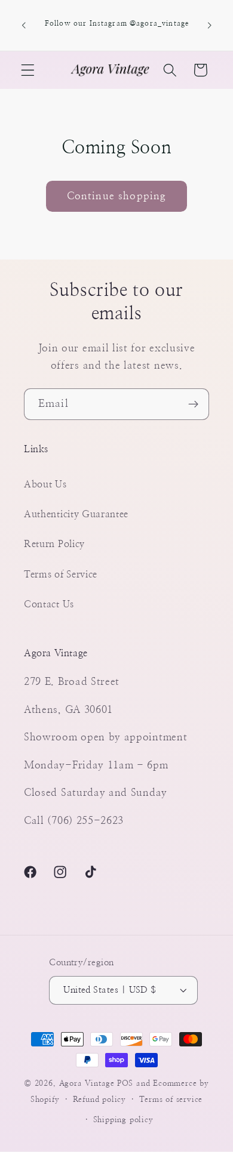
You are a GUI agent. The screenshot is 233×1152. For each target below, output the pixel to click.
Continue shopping (117, 196)
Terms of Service (60, 574)
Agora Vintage (87, 1084)
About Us (45, 484)
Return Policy (54, 544)
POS (125, 1084)
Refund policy (99, 1100)
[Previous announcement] (23, 26)
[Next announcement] (210, 26)
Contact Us (49, 604)
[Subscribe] (193, 404)
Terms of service (171, 1100)
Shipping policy (123, 1120)
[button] (28, 70)
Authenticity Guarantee (76, 514)
